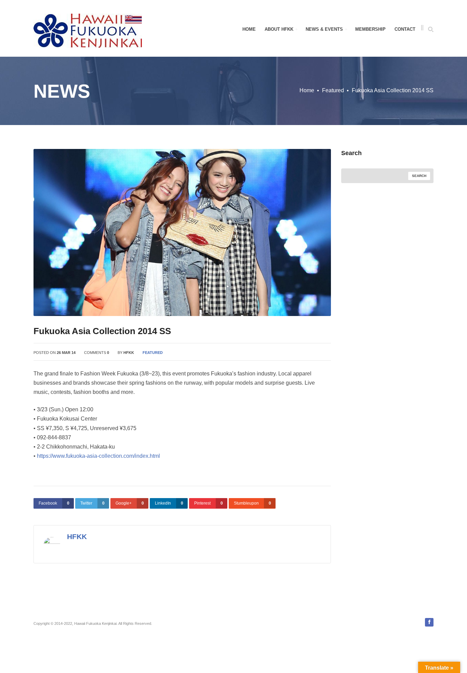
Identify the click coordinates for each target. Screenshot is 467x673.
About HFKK (280, 29)
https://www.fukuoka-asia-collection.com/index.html (98, 456)
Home (249, 29)
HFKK (128, 353)
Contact (405, 29)
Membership (370, 29)
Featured (333, 90)
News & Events (325, 29)
